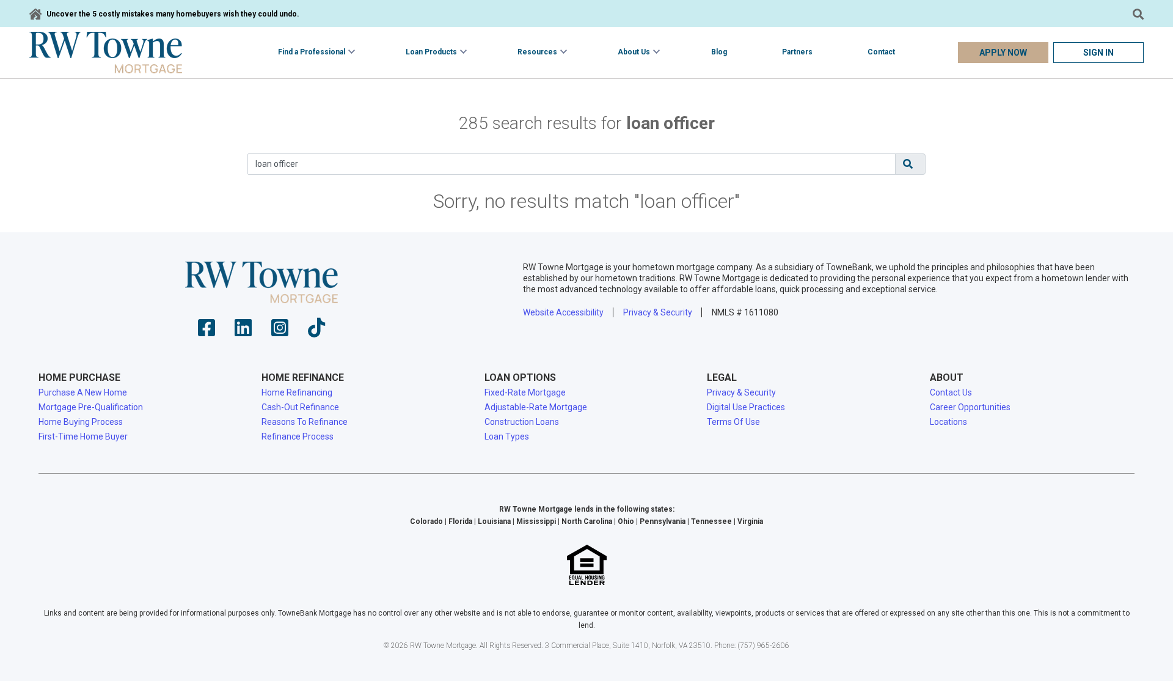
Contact (881, 52)
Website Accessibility (563, 312)
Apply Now (1003, 52)
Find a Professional (311, 52)
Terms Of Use (733, 422)
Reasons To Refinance (304, 422)
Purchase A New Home (82, 392)
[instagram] (279, 331)
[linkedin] (243, 331)
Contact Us (951, 392)
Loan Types (506, 436)
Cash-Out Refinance (300, 407)
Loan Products (431, 52)
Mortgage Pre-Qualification (90, 407)
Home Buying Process (80, 422)
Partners (797, 52)
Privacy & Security (657, 312)
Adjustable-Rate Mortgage (535, 407)
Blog (719, 52)
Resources (537, 52)
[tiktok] (316, 331)
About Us (634, 52)
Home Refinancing (296, 392)
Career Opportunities (970, 407)
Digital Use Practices (746, 407)
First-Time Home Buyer (83, 436)
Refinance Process (297, 436)
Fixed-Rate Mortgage (525, 392)
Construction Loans (521, 422)
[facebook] (206, 331)
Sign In (1098, 52)
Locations (948, 422)
